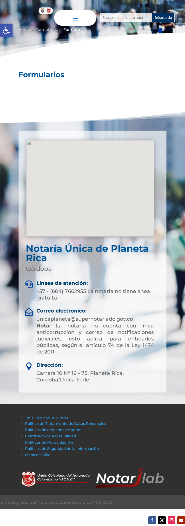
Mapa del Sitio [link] (38, 455)
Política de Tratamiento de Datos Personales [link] (65, 423)
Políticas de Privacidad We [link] (49, 442)
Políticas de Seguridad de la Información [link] (62, 448)
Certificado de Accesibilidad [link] (50, 436)
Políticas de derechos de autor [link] (53, 429)
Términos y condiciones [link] (46, 417)
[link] (6, 30)
